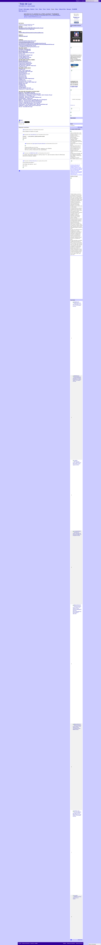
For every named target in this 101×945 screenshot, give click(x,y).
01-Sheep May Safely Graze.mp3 (25, 71)
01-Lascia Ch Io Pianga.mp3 (25, 50)
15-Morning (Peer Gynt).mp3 (25, 64)
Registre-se (78, 0)
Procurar (99, 1)
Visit (72, 105)
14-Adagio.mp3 (22, 69)
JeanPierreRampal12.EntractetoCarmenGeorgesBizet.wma (31, 32)
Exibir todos (80, 939)
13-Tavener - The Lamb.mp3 (25, 49)
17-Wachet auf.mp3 (23, 66)
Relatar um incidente (71, 943)
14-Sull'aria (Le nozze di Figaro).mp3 (26, 29)
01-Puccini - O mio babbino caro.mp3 (27, 92)
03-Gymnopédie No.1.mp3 (24, 73)
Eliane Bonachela (33, 160)
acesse (77, 18)
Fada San (28, 943)
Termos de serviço (79, 943)
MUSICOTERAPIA (56, 15)
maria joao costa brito (34, 15)
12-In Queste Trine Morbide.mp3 (25, 55)
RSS (19, 171)
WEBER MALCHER (34, 153)
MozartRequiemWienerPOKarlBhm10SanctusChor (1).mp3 (31, 28)
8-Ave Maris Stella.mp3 (24, 58)
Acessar (83, 0)
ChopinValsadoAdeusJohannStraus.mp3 (27, 40)
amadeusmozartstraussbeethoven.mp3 (26, 24)
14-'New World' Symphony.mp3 (25, 63)
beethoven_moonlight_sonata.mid (25, 25)
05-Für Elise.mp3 (22, 75)
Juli (30, 129)
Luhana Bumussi (33, 134)
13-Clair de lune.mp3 (23, 36)
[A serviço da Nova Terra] (76, 74)
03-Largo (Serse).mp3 (23, 60)
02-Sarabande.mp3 (23, 72)
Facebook (22, 122)
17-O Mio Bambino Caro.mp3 (25, 57)
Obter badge (80, 127)
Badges (64, 943)
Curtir (21, 120)
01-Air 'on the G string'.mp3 (24, 70)
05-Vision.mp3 (22, 53)
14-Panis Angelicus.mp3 (24, 56)
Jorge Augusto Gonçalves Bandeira (38, 143)
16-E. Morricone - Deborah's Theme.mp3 (27, 65)
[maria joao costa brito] (21, 17)
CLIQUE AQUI (74, 86)
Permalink (23, 129)
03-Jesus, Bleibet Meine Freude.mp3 (26, 52)
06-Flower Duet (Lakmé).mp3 (25, 62)
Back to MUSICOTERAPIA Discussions (33, 16)
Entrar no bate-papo (92, 944)
